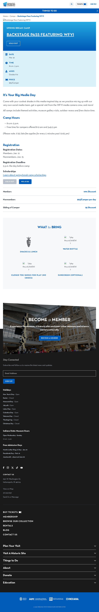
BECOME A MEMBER (49, 338)
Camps (12, 16)
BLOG (6, 530)
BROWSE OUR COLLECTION (18, 521)
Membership (10, 517)
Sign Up (8, 381)
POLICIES (25, 181)
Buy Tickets (10, 512)
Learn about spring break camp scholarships (24, 175)
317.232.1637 (7, 493)
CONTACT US (10, 535)
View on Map (8, 489)
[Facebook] (3, 468)
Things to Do (49, 11)
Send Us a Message (11, 497)
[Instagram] (8, 468)
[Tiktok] (17, 468)
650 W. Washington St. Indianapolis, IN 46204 (12, 480)
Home (5, 16)
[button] (71, 4)
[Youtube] (21, 468)
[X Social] (12, 468)
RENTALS (8, 526)
